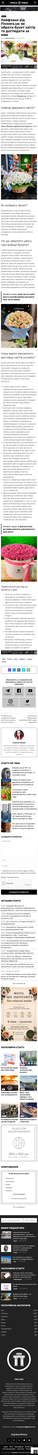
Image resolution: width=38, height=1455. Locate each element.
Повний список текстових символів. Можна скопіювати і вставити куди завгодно (24, 1275)
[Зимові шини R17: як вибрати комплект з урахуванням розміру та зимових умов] (6, 774)
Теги (11, 1447)
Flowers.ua (21, 96)
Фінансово (10, 1178)
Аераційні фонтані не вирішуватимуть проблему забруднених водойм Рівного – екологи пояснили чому (18, 908)
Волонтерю (10, 1181)
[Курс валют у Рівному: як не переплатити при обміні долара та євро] (6, 820)
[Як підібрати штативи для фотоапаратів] (9, 1110)
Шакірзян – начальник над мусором (26, 1070)
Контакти (20, 1449)
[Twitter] (24, 1440)
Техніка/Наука (6, 1329)
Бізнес (10, 13)
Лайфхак (22, 659)
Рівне (3, 1320)
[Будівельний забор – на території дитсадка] (6, 1296)
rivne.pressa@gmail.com (25, 1427)
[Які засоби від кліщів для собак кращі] (9, 1058)
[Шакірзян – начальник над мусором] (28, 1058)
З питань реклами (9, 1449)
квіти (15, 659)
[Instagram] (14, 1440)
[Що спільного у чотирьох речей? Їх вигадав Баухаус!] (6, 1259)
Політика (4, 1313)
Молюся (9, 1191)
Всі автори (29, 1447)
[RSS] (19, 1440)
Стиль (3, 1326)
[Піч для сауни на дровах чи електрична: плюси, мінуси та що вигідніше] (6, 830)
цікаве (4, 661)
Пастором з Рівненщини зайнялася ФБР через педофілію (28, 719)
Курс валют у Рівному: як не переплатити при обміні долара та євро (23, 816)
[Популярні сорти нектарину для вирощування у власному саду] (6, 796)
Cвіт (2, 1310)
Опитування (19, 1447)
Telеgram (7, 694)
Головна (3, 13)
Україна (4, 1332)
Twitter (27, 705)
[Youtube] (29, 1440)
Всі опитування (19, 1207)
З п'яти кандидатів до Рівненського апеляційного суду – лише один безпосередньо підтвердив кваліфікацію (18, 935)
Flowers (9, 659)
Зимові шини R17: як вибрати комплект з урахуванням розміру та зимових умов (16, 916)
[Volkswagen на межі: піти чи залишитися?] (9, 1083)
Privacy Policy (30, 1449)
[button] (35, 3)
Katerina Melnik (10, 38)
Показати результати (19, 1199)
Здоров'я (4, 1316)
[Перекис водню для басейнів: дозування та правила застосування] (6, 786)
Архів (5, 1447)
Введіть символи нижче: (10, 877)
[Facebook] (9, 1440)
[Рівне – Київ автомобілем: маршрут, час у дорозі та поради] (28, 1083)
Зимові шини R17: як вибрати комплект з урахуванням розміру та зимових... (24, 1248)
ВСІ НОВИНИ (18, 984)
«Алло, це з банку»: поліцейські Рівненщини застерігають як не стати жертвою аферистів (16, 958)
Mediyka (14, 1452)
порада (29, 659)
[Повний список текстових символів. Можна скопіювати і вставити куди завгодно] (6, 1275)
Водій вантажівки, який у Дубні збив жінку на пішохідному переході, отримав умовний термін (18, 976)
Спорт (3, 1335)
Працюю (9, 1188)
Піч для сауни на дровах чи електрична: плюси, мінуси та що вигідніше (23, 826)
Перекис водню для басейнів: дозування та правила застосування (23, 782)
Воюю (8, 1184)
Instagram (10, 705)
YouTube (30, 694)
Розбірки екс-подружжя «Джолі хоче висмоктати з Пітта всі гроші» (8, 719)
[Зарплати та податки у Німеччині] (28, 1110)
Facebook (19, 694)
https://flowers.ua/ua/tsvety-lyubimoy (16, 126)
